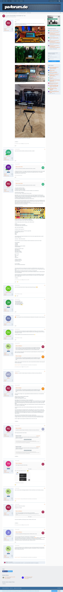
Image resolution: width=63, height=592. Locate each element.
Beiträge (5, 29)
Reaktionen (5, 28)
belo (5, 577)
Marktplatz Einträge (6, 30)
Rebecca (8, 16)
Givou (50, 76)
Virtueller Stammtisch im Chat (54, 30)
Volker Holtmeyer (52, 73)
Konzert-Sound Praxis (7, 578)
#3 (44, 164)
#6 (44, 299)
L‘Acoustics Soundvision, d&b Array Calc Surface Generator (54, 86)
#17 (44, 545)
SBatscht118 (51, 77)
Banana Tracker (17, 364)
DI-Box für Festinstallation (53, 72)
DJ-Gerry (51, 81)
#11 (44, 385)
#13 (44, 460)
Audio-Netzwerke (26, 578)
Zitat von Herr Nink (19, 166)
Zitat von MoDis (18, 428)
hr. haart (25, 577)
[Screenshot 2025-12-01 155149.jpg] (22, 476)
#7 (44, 315)
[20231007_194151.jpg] (30, 73)
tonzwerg (51, 71)
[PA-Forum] (31, 7)
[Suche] (59, 1)
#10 (44, 371)
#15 (44, 504)
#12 (44, 425)
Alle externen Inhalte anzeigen (27, 439)
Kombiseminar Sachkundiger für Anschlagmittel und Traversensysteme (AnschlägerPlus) (55, 33)
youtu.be (37, 435)
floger (22, 366)
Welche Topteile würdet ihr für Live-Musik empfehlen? (54, 68)
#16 (44, 529)
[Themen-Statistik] (60, 12)
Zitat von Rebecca (19, 345)
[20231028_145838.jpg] (30, 111)
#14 (44, 488)
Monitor (35, 537)
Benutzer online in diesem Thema (8, 581)
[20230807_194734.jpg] (30, 213)
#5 (44, 285)
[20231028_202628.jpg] (30, 54)
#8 (44, 329)
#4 (44, 180)
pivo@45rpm (51, 90)
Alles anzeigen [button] (30, 516)
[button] (5, 571)
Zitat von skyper (18, 355)
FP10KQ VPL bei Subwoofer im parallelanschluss (54, 75)
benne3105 (51, 78)
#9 (44, 343)
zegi (50, 93)
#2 (44, 149)
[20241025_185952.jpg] (30, 34)
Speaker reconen (52, 70)
